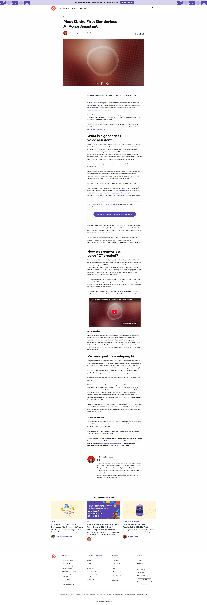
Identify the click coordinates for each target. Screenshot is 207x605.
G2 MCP (89, 563)
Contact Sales (140, 572)
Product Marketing (67, 568)
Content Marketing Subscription (95, 574)
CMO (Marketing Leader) (68, 558)
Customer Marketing (67, 566)
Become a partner (116, 578)
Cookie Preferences (107, 594)
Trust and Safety (116, 571)
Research (74, 8)
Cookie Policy (99, 594)
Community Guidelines (64, 594)
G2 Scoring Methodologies (76, 594)
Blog (113, 558)
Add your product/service (144, 580)
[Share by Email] (143, 34)
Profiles (89, 560)
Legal (113, 568)
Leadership (139, 560)
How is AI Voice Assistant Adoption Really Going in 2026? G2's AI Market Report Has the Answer (103, 527)
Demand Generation (67, 563)
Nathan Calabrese (99, 539)
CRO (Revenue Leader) (67, 560)
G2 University (115, 560)
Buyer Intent (90, 568)
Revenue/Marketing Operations (70, 571)
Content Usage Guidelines (130, 594)
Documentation (116, 566)
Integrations (115, 580)
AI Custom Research (92, 558)
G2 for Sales (65, 576)
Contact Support (141, 575)
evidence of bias (121, 190)
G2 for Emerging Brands (68, 584)
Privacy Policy (92, 594)
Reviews (89, 566)
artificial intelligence (117, 195)
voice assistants (93, 107)
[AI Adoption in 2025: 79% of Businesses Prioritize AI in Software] (67, 510)
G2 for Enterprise (66, 579)
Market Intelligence (92, 571)
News (65, 17)
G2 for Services (66, 582)
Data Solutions (91, 579)
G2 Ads (89, 576)
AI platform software (111, 204)
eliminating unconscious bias (110, 443)
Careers (139, 566)
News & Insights (141, 563)
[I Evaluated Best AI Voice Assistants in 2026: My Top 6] (139, 510)
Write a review (144, 584)
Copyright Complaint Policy (118, 594)
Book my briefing (127, 2)
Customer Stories (116, 563)
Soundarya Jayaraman (65, 536)
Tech (53, 521)
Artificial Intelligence (131, 521)
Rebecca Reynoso (75, 33)
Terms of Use (85, 594)
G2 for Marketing (66, 574)
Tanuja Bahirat (133, 536)
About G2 (139, 558)
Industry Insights (64, 8)
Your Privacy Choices (141, 594)
